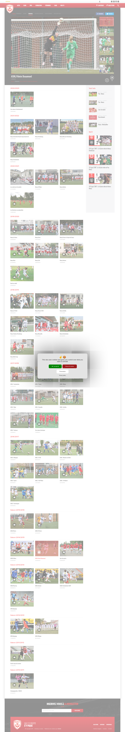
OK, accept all (55, 366)
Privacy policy (62, 375)
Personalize (62, 371)
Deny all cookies (69, 366)
